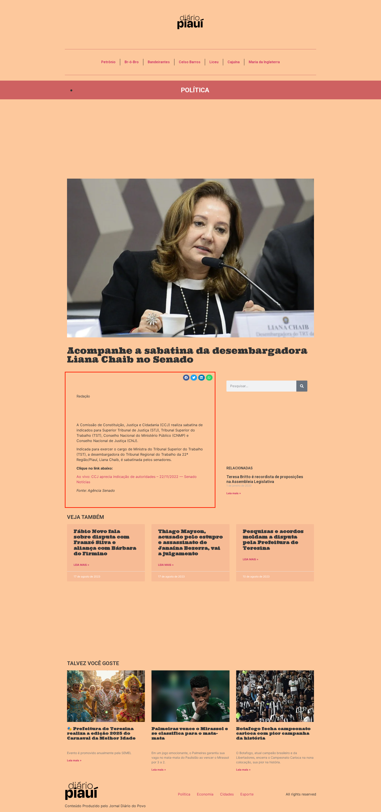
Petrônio (108, 62)
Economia (205, 794)
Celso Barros (189, 62)
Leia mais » (233, 493)
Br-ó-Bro (132, 62)
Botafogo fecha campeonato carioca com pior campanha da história (273, 733)
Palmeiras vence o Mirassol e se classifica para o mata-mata (189, 733)
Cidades (227, 794)
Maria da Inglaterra (264, 62)
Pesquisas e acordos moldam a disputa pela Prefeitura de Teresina (273, 539)
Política (195, 90)
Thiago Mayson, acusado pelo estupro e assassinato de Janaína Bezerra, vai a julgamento (190, 542)
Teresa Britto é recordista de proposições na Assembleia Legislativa (264, 479)
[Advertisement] (190, 139)
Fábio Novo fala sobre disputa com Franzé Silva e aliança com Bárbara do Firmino (105, 542)
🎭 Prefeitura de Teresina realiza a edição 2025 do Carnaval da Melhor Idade (101, 733)
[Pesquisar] (301, 386)
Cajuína (234, 62)
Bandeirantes (159, 62)
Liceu (214, 62)
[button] (186, 378)
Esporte (247, 794)
